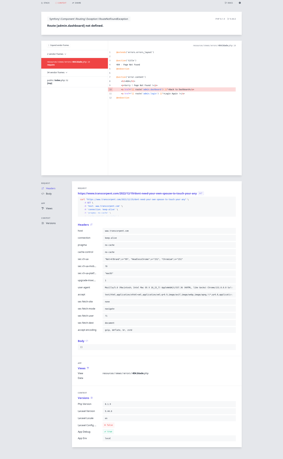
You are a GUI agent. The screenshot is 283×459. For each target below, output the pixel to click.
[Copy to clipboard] (232, 199)
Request (45, 183)
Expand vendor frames (59, 45)
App (43, 203)
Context (45, 218)
